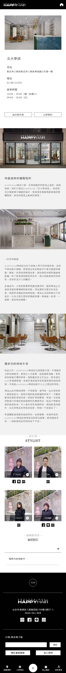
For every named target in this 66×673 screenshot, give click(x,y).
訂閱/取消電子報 (14, 637)
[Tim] (47, 462)
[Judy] (18, 462)
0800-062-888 (33, 612)
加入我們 (48, 653)
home (62, 4)
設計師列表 (18, 114)
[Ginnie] (18, 506)
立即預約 (47, 114)
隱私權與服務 (18, 653)
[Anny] (47, 506)
